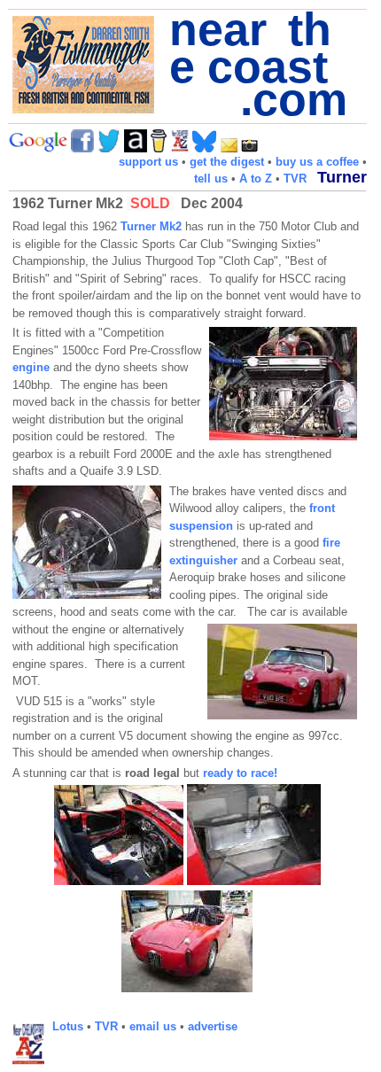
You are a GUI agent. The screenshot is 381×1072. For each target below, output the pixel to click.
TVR (295, 178)
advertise (212, 1026)
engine (32, 367)
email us (152, 1026)
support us (148, 161)
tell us (211, 178)
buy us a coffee (317, 161)
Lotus (67, 1026)
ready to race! (240, 773)
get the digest (227, 161)
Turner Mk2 (151, 226)
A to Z (255, 178)
